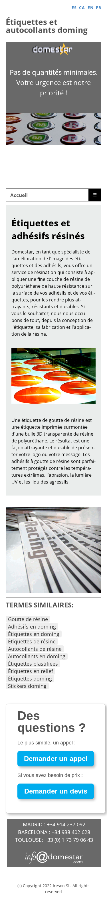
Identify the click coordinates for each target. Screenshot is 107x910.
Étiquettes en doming (33, 634)
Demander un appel (56, 758)
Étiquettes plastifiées (33, 663)
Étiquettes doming (30, 678)
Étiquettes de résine (32, 641)
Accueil (19, 195)
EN (91, 7)
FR (98, 7)
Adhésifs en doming (32, 626)
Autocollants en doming (36, 656)
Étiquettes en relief (30, 671)
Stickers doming (27, 685)
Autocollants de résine (35, 648)
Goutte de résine (28, 619)
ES (74, 7)
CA (82, 7)
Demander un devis (55, 791)
